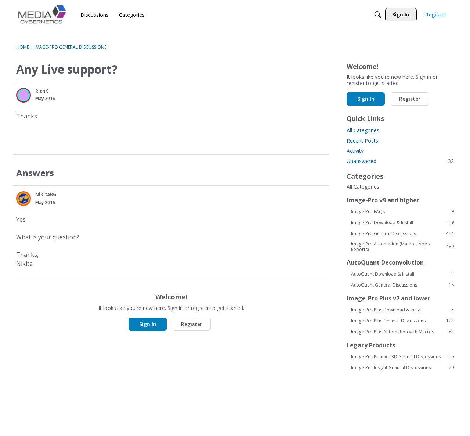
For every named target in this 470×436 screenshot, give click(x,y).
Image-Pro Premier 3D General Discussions (402, 356)
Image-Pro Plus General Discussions (402, 320)
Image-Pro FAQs (402, 211)
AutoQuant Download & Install (402, 273)
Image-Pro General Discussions (402, 233)
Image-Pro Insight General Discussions (402, 367)
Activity (355, 150)
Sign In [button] (147, 324)
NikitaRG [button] (45, 194)
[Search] (377, 14)
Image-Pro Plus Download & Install (402, 309)
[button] (23, 95)
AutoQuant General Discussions (402, 284)
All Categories (363, 130)
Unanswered (400, 161)
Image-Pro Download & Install (402, 222)
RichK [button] (41, 91)
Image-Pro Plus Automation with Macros (402, 331)
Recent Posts (362, 140)
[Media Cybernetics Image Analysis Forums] (42, 14)
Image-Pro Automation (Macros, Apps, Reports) (402, 246)
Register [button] (191, 324)
